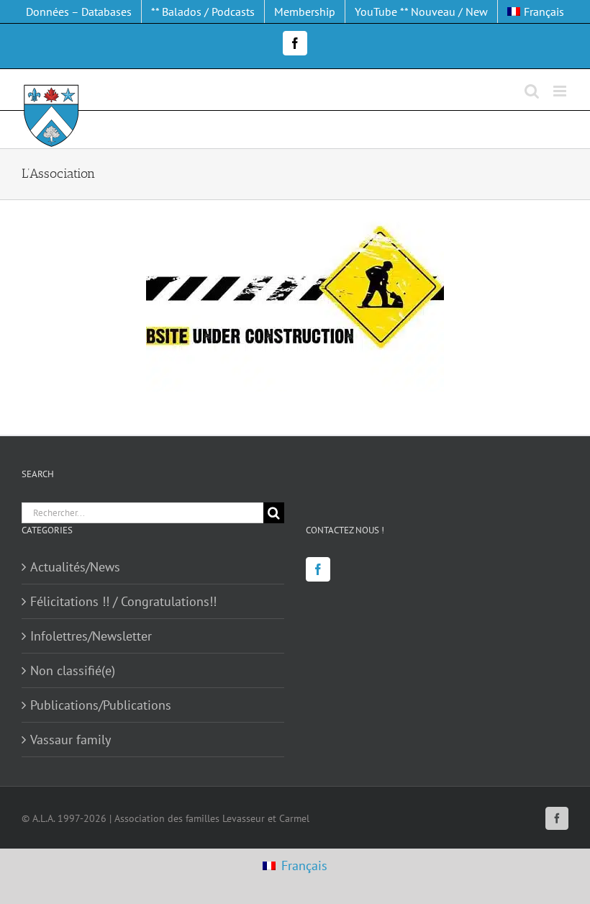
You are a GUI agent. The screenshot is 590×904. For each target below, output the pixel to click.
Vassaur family (70, 739)
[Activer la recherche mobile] (532, 91)
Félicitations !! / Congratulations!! (123, 601)
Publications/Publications (100, 705)
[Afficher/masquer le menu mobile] (560, 91)
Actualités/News (75, 567)
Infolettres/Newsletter (91, 636)
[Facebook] (318, 569)
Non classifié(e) (72, 670)
